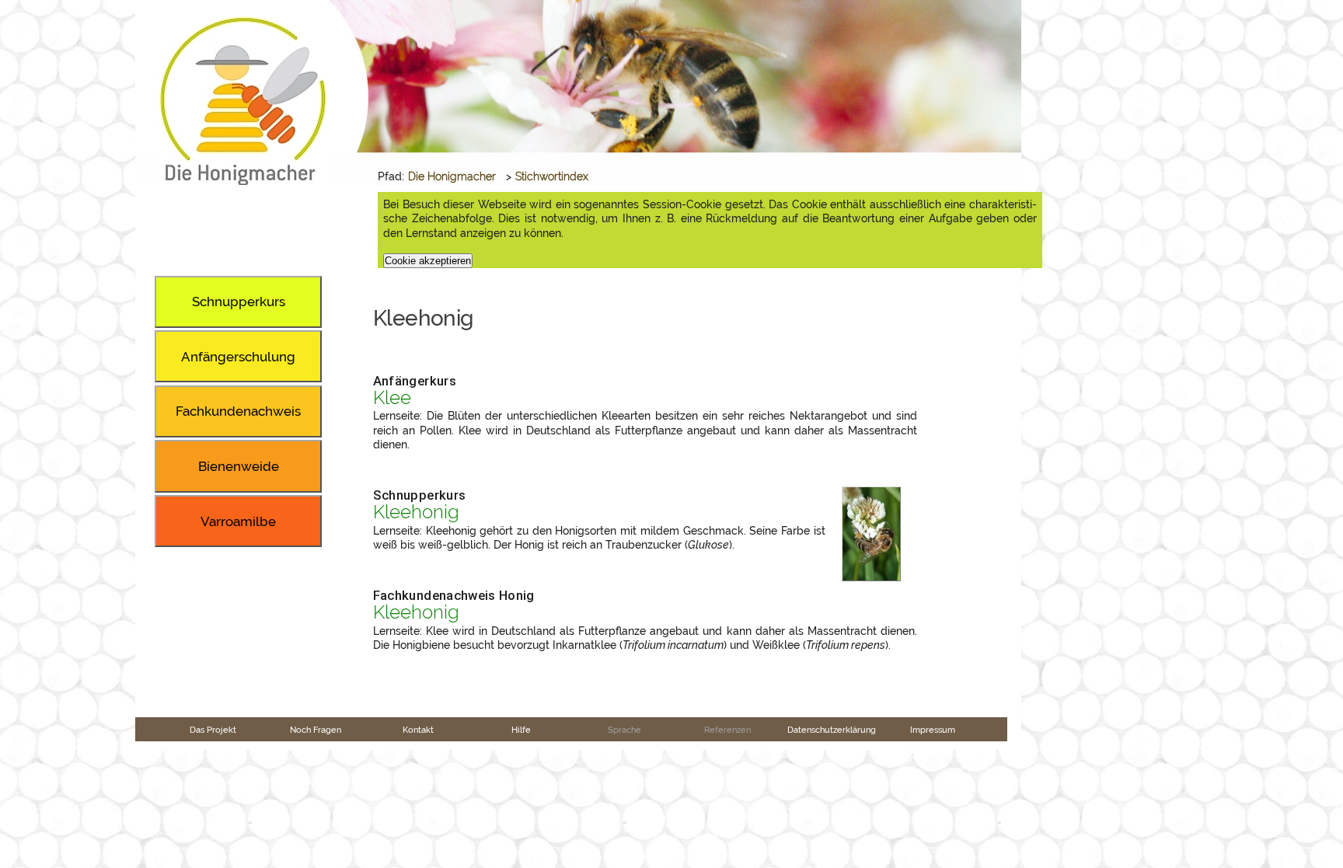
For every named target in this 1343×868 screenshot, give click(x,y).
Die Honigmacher (452, 176)
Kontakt (418, 729)
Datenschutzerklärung (831, 729)
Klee (392, 398)
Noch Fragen (315, 729)
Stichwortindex (551, 176)
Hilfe (521, 729)
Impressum (932, 729)
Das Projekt (213, 729)
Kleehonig (416, 512)
